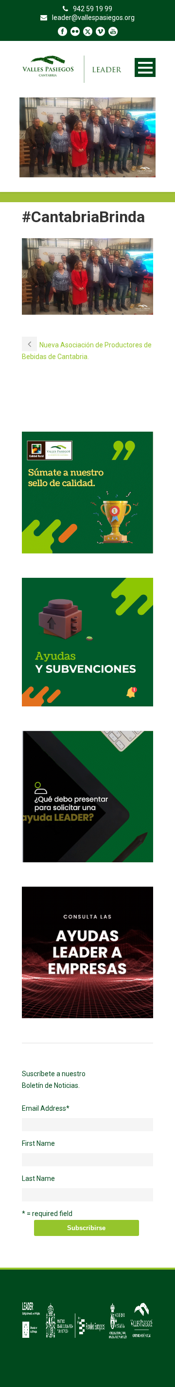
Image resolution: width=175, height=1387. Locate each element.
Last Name (38, 1178)
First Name (38, 1143)
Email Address (46, 1108)
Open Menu (145, 67)
